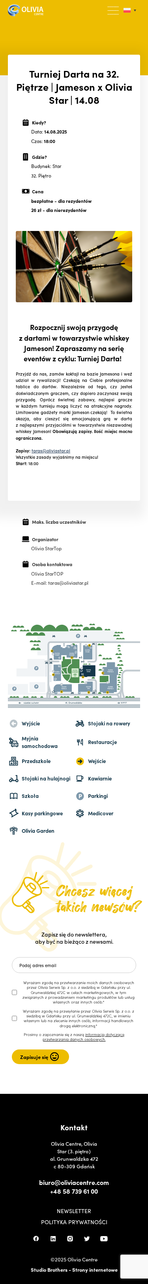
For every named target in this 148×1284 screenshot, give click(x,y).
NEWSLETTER (74, 1210)
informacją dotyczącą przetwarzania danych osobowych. (84, 1037)
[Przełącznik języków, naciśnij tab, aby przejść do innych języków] (130, 10)
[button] (114, 11)
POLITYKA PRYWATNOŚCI (74, 1221)
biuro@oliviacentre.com (74, 1182)
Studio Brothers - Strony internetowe (74, 1269)
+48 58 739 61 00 (74, 1191)
